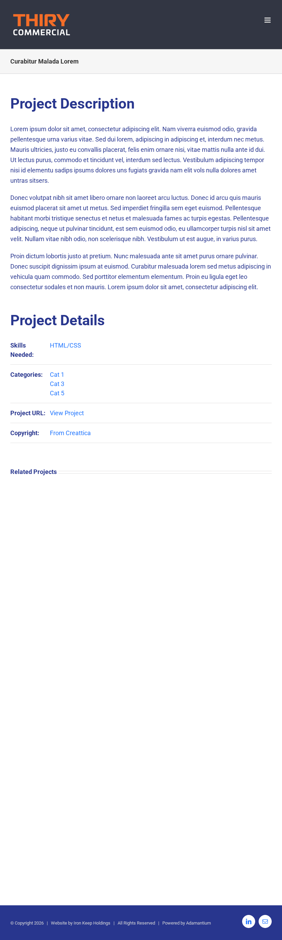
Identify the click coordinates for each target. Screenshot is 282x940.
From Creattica (70, 433)
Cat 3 (57, 383)
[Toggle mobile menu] (268, 20)
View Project (67, 413)
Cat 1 (57, 374)
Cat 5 (57, 393)
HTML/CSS (65, 345)
